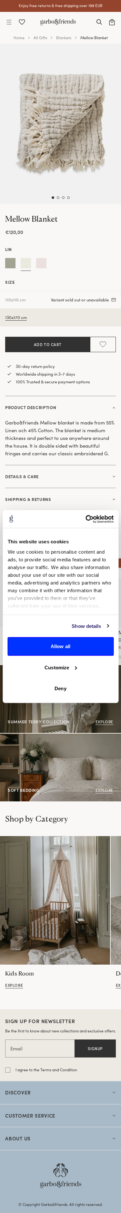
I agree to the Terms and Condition (46, 1069)
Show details (86, 626)
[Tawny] (41, 264)
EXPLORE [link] (10, 737)
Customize (57, 667)
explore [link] (14, 985)
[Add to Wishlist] (103, 344)
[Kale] (10, 264)
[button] (9, 22)
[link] (55, 900)
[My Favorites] (22, 22)
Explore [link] (104, 721)
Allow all (60, 646)
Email (16, 1048)
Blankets (63, 37)
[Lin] (26, 264)
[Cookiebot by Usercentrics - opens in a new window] (86, 519)
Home (19, 37)
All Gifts (40, 37)
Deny (60, 688)
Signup (95, 1048)
